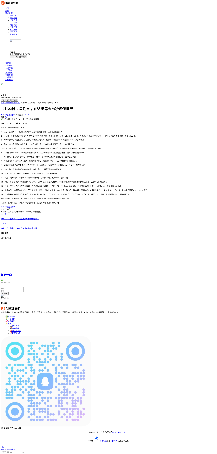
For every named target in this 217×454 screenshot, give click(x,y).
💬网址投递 (14, 326)
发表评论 (5, 293)
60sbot (26, 115)
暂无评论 (6, 274)
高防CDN (114, 441)
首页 (3, 103)
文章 (6, 449)
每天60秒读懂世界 (12, 103)
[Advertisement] (69, 255)
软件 (10, 449)
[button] (113, 47)
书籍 (13, 449)
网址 (3, 449)
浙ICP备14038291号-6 (119, 432)
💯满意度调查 (15, 331)
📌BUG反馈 (15, 333)
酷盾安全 (103, 441)
